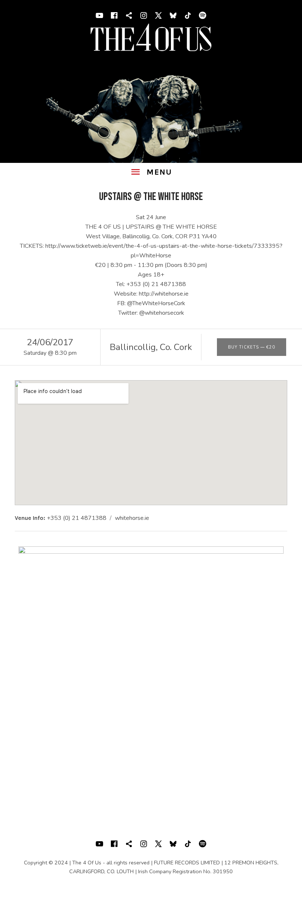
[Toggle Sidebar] (151, 172)
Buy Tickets (251, 347)
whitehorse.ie (132, 518)
